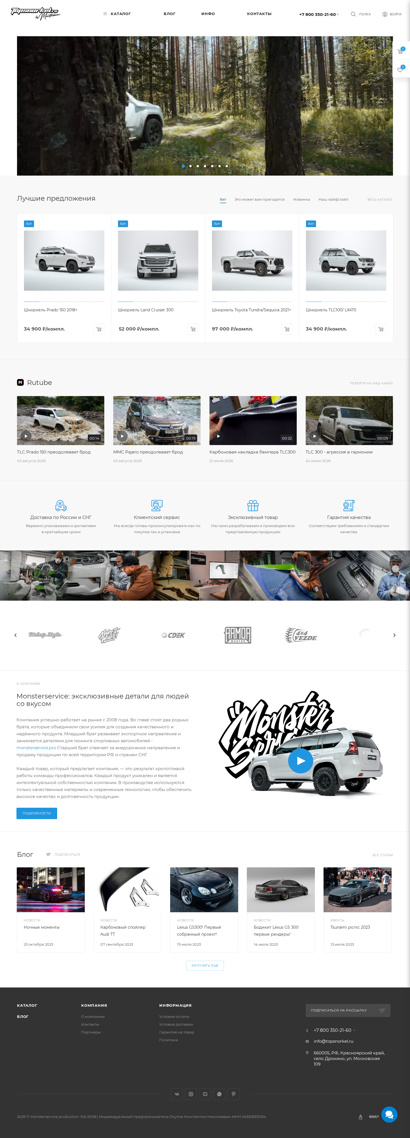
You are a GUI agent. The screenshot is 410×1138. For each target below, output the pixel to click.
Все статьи (383, 855)
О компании (93, 1016)
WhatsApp (219, 1094)
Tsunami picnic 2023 (350, 927)
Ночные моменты (42, 927)
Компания (94, 1005)
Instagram (191, 1094)
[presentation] (15, 635)
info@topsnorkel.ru (333, 1041)
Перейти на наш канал (371, 383)
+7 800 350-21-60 (317, 14)
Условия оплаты (174, 1016)
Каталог (27, 1005)
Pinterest (234, 1094)
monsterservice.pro (36, 747)
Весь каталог (380, 200)
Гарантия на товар (176, 1032)
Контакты (90, 1024)
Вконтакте (177, 1094)
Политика (168, 1040)
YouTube (205, 1094)
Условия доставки (176, 1024)
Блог (23, 1016)
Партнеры (91, 1032)
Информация (175, 1005)
